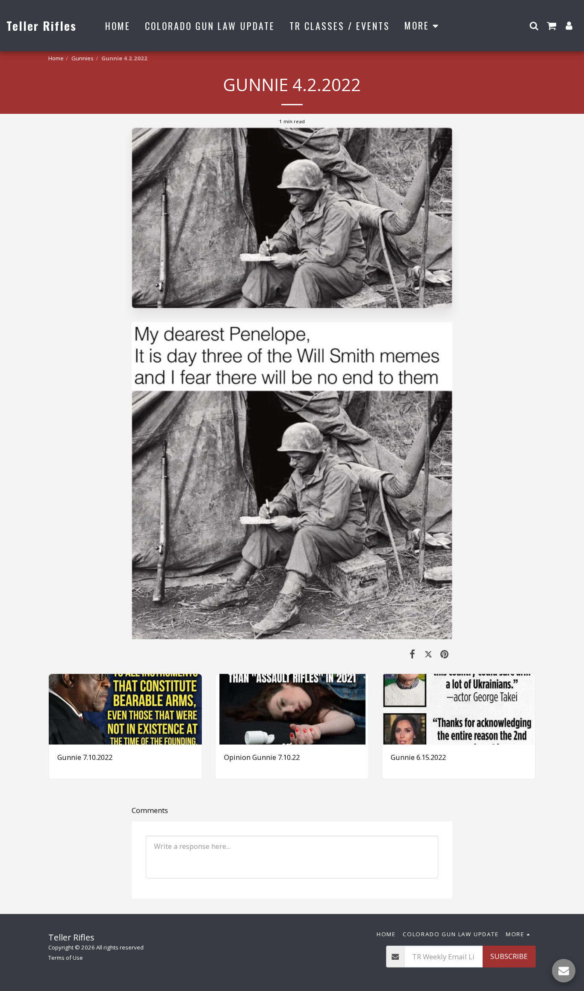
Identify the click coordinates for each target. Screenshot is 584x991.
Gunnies (82, 58)
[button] (534, 25)
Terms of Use (65, 957)
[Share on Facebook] (412, 654)
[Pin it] (444, 654)
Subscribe (509, 956)
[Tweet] (428, 654)
